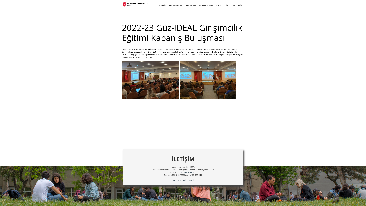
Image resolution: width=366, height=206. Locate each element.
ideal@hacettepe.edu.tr (186, 172)
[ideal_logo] (135, 4)
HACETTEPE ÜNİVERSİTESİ (183, 180)
